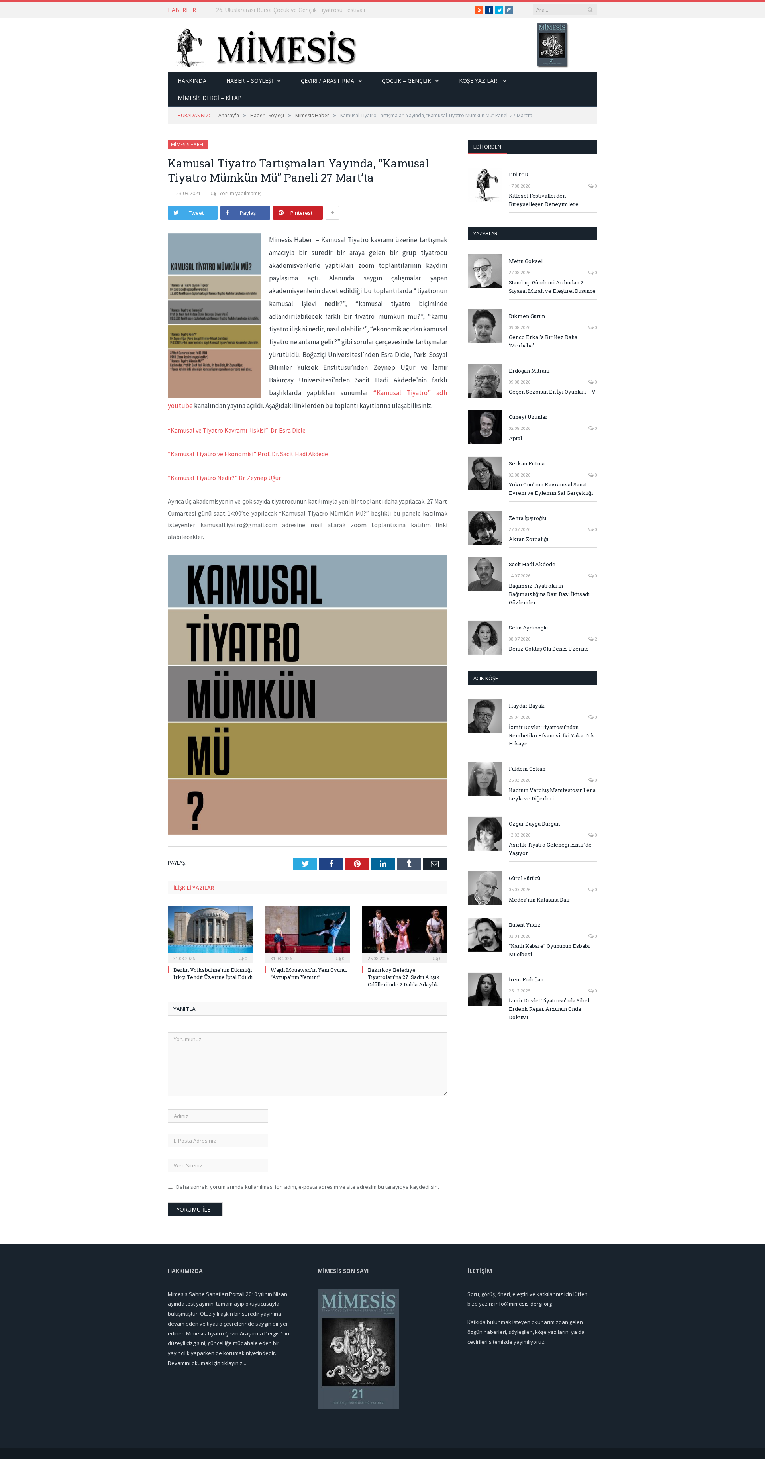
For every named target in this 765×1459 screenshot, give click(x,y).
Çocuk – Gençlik (406, 80)
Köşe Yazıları (479, 80)
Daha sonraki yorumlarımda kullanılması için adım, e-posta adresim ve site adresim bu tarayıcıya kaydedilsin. (307, 1186)
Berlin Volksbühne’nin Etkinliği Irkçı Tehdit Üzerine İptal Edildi (292, 10)
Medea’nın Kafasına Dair (539, 899)
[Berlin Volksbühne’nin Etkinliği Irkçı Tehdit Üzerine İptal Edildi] (210, 933)
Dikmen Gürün (527, 316)
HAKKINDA (192, 80)
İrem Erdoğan (526, 979)
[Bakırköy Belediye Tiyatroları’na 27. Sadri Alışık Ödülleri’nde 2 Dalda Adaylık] (404, 933)
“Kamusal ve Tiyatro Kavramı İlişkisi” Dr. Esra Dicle (237, 430)
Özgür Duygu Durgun (534, 823)
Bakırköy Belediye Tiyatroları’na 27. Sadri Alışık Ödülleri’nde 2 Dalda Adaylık (404, 977)
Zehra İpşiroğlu (527, 518)
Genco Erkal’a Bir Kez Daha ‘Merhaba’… (543, 341)
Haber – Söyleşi (249, 80)
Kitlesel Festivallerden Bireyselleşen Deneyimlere (544, 200)
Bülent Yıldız (525, 924)
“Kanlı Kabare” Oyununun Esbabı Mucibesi (549, 950)
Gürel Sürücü (524, 878)
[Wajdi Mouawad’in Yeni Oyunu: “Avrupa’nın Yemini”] (307, 933)
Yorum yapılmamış (240, 193)
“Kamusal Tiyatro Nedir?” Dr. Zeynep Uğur (224, 478)
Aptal (515, 438)
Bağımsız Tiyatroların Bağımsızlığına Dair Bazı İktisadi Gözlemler (549, 594)
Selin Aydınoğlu (528, 627)
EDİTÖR (518, 174)
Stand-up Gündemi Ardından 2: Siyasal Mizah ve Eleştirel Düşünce (552, 286)
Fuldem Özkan (527, 768)
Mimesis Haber (188, 144)
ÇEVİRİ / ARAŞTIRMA (327, 80)
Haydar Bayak (527, 705)
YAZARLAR (485, 233)
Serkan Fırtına (527, 463)
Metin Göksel (526, 261)
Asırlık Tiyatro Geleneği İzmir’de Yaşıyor (550, 849)
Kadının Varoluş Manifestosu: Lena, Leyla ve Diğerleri (553, 794)
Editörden (487, 146)
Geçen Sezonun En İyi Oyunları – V (552, 391)
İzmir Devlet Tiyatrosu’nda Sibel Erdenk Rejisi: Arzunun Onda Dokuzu (549, 1009)
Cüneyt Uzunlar (528, 416)
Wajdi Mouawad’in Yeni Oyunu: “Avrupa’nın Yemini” (309, 973)
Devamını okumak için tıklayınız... (207, 1363)
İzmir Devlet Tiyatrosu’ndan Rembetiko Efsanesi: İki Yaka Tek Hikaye (551, 735)
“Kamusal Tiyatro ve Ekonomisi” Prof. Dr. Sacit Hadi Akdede (248, 454)
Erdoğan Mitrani (529, 370)
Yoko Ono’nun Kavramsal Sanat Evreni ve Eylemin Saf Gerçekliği (551, 488)
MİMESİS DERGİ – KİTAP (209, 98)
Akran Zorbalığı (528, 539)
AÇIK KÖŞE (485, 678)
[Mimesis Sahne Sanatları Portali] (262, 45)
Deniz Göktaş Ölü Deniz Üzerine (549, 648)
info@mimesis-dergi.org (523, 1303)
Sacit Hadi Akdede (532, 564)
